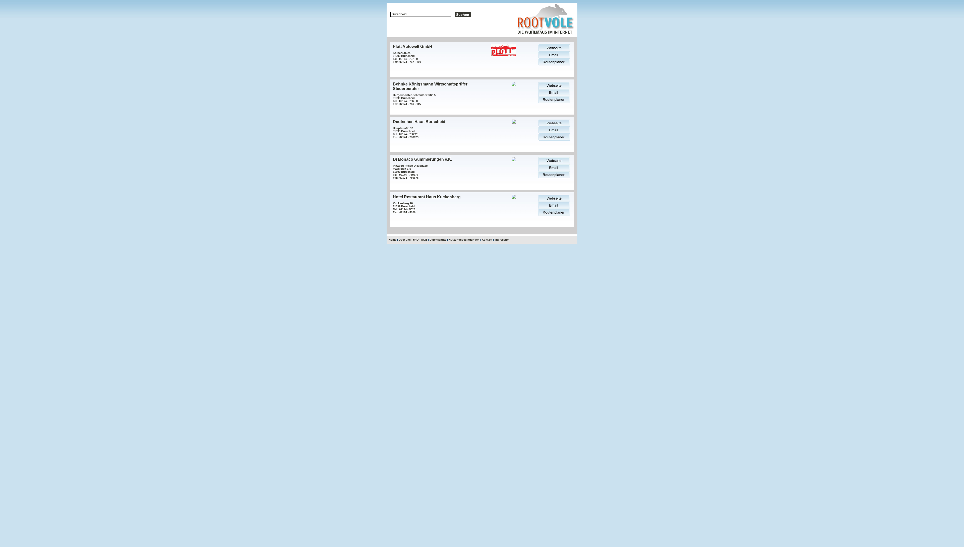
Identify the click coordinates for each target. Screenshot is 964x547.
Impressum (502, 239)
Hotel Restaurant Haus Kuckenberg (427, 197)
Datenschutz (438, 239)
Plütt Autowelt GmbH (412, 46)
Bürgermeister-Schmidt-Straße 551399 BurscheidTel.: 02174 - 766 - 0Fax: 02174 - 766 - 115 (414, 100)
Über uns (405, 239)
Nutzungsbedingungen (464, 239)
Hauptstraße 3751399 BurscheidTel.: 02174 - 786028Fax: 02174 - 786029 (405, 133)
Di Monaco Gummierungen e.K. (422, 159)
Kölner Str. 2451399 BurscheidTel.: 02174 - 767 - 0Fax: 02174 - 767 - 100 (407, 57)
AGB (424, 239)
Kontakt (487, 239)
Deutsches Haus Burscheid (419, 122)
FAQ (416, 239)
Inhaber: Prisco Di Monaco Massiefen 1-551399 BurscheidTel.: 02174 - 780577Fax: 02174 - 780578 (410, 171)
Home (392, 239)
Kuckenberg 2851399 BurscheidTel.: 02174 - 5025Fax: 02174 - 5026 (404, 208)
